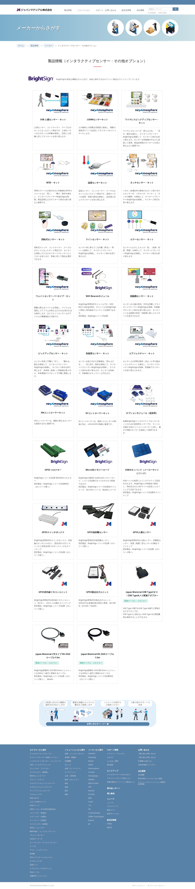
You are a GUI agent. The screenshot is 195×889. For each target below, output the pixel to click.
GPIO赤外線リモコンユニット (53, 592)
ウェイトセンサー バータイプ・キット (53, 298)
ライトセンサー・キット (97, 239)
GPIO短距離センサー (97, 532)
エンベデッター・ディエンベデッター (43, 842)
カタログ (110, 757)
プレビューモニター (37, 835)
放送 (66, 783)
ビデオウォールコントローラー (41, 787)
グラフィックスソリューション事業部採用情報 (151, 783)
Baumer (91, 820)
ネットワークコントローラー (40, 791)
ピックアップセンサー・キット (53, 353)
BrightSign (92, 757)
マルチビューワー (36, 794)
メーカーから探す (95, 750)
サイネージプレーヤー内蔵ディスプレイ (44, 757)
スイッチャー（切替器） (38, 820)
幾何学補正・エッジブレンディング (42, 831)
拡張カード (34, 865)
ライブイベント (70, 772)
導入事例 (163, 13)
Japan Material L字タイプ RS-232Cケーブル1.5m (53, 656)
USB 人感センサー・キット (53, 119)
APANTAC (92, 753)
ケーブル (33, 846)
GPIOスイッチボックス (53, 532)
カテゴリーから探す (38, 750)
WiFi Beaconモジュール (97, 296)
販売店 (109, 827)
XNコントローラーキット (53, 412)
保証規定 (110, 765)
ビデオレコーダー (36, 861)
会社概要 (140, 10)
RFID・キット (53, 182)
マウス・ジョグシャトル (38, 850)
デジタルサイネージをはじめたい (119, 774)
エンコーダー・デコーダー (39, 768)
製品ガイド (111, 810)
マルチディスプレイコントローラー (42, 783)
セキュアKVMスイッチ (38, 802)
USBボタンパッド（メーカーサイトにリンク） (142, 471)
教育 (66, 791)
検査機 (32, 853)
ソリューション (83, 10)
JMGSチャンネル (113, 814)
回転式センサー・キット (53, 239)
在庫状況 (153, 13)
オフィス (68, 765)
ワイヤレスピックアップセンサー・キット (142, 121)
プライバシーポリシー (157, 885)
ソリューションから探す (75, 750)
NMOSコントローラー (38, 776)
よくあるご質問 (112, 761)
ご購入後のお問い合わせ (147, 757)
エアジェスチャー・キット (142, 353)
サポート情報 (112, 750)
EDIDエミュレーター (37, 828)
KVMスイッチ (35, 805)
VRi (89, 809)
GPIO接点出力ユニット (97, 592)
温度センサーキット (97, 182)
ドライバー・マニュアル (116, 753)
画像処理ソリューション (38, 876)
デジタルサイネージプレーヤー (41, 753)
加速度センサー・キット (97, 353)
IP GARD (91, 794)
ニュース (110, 798)
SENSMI (91, 779)
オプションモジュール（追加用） (142, 413)
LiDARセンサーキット (97, 119)
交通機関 (68, 761)
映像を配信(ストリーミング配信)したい (121, 782)
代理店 (109, 824)
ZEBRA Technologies (96, 816)
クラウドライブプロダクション (41, 868)
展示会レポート (113, 788)
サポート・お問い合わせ (106, 10)
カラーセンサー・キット (142, 239)
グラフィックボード (37, 779)
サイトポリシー (139, 885)
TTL (89, 805)
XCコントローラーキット (98, 413)
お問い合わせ (143, 750)
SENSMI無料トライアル (146, 765)
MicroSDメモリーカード (97, 469)
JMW (90, 798)
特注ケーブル (34, 872)
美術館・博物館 (70, 757)
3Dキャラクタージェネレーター (41, 857)
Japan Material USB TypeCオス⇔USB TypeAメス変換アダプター (142, 594)
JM (89, 824)
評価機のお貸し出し (145, 761)
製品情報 (68, 10)
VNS (89, 787)
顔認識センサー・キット (142, 296)
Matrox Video (93, 783)
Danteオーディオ (36, 839)
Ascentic (91, 772)
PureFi (90, 802)
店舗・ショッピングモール (74, 753)
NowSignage (93, 776)
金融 (66, 787)
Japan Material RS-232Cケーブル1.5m (97, 656)
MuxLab (91, 791)
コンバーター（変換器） (38, 813)
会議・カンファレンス (73, 768)
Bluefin (91, 761)
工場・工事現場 (70, 776)
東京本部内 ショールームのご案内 (150, 778)
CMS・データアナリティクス (40, 765)
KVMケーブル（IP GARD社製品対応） (43, 809)
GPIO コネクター (53, 469)
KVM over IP (34, 798)
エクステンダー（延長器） (39, 772)
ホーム (21, 45)
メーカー (48, 45)
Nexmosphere (93, 768)
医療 (66, 794)
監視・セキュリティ (72, 779)
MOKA (90, 765)
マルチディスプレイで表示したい (119, 778)
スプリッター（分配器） (38, 816)
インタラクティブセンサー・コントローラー (46, 761)
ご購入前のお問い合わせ (147, 753)
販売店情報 (126, 10)
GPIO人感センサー (142, 532)
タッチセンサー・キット (142, 182)
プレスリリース (112, 806)
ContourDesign (94, 813)
